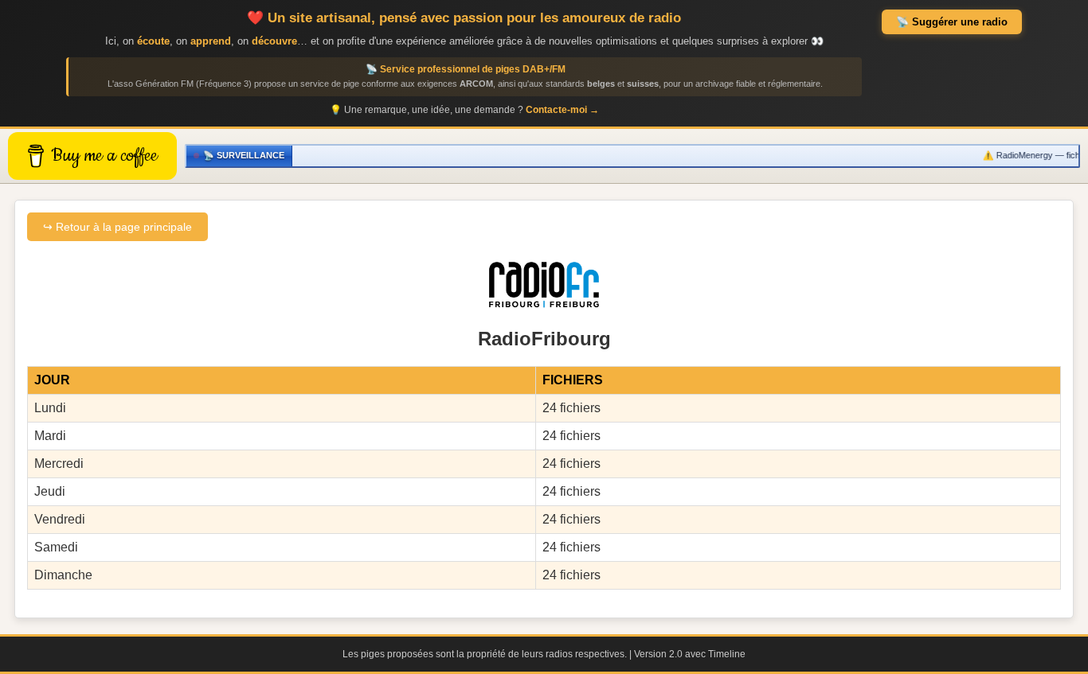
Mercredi (59, 463)
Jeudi (49, 491)
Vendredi (59, 519)
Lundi (50, 408)
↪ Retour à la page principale (117, 226)
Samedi (56, 547)
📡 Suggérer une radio (952, 22)
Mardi (50, 435)
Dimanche (63, 575)
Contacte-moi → (562, 109)
